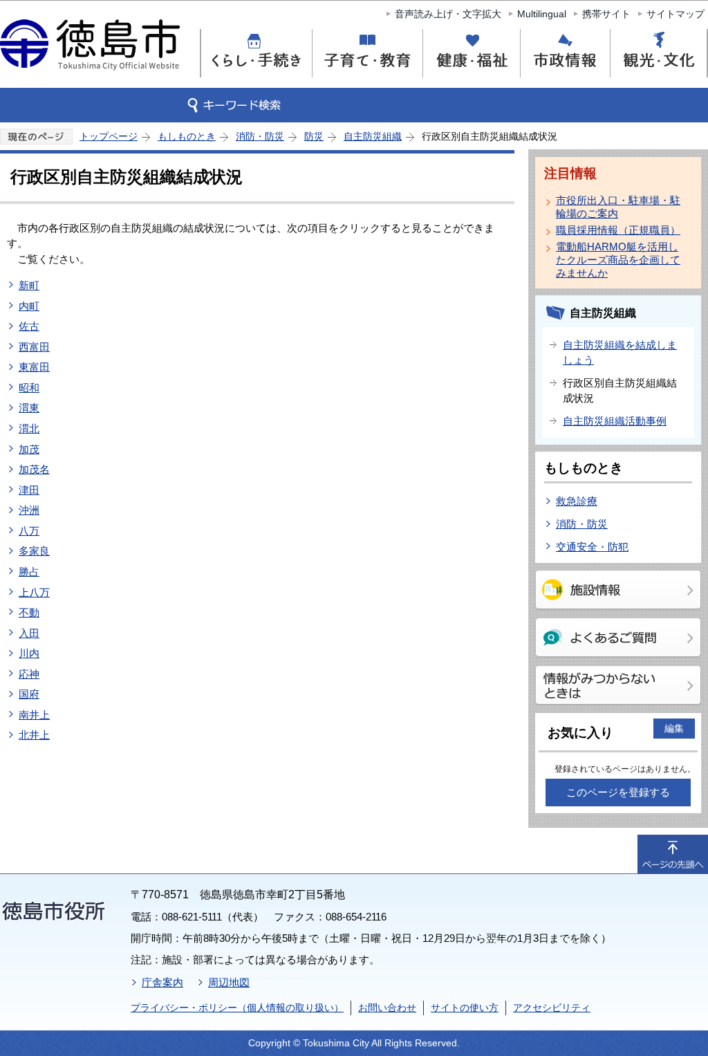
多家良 (34, 551)
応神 (29, 674)
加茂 (29, 449)
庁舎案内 (162, 982)
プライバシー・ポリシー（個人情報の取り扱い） (237, 1007)
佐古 (29, 326)
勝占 (29, 571)
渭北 (29, 428)
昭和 (29, 387)
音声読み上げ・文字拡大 (448, 13)
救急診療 (576, 501)
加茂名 (34, 469)
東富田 (34, 367)
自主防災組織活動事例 (615, 421)
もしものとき (187, 136)
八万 (29, 531)
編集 (674, 728)
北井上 (34, 735)
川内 (29, 653)
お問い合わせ (387, 1007)
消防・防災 (260, 136)
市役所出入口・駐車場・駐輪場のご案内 (618, 206)
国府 (29, 694)
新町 (29, 285)
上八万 (34, 592)
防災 (314, 136)
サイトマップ (675, 13)
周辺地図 (229, 982)
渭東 (29, 408)
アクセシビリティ (551, 1007)
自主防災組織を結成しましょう (620, 353)
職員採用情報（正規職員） (618, 230)
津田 (29, 490)
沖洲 (29, 510)
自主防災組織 (373, 136)
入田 (29, 633)
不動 (29, 612)
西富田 (34, 347)
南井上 (34, 715)
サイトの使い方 (465, 1007)
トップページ (109, 136)
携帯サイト (606, 13)
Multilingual (541, 13)
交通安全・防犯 (592, 547)
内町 (29, 306)
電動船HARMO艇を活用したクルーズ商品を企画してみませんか (618, 260)
